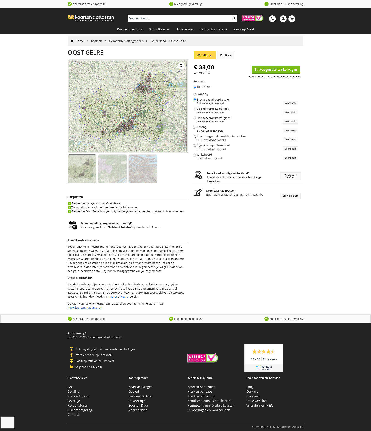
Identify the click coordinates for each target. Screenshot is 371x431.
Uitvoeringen (138, 401)
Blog (249, 387)
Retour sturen (78, 405)
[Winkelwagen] (291, 18)
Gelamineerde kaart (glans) (214, 118)
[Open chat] (361, 421)
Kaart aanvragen (140, 387)
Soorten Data (138, 405)
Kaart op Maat (243, 29)
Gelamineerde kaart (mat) (213, 108)
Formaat (199, 81)
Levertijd (74, 401)
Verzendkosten (79, 396)
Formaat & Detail (140, 396)
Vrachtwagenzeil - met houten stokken (222, 136)
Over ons (253, 396)
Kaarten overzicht (130, 29)
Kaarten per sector (201, 396)
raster (96, 296)
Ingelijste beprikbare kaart (213, 145)
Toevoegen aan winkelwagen (276, 69)
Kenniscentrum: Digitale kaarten (210, 405)
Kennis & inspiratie (213, 29)
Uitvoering (201, 94)
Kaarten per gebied (201, 387)
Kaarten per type (199, 391)
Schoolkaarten (159, 29)
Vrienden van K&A (259, 405)
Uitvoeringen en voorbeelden (208, 410)
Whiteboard (204, 154)
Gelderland (158, 41)
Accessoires (184, 29)
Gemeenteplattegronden (126, 41)
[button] (181, 65)
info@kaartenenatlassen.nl (84, 307)
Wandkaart (205, 55)
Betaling (74, 391)
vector (108, 296)
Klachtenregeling (80, 410)
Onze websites (256, 401)
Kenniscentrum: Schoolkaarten (209, 401)
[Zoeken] (234, 18)
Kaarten (96, 41)
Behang (202, 127)
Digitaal (225, 55)
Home (80, 41)
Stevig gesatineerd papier (213, 99)
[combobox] (179, 18)
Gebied (133, 391)
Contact (73, 414)
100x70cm (204, 87)
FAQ (70, 387)
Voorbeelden (137, 410)
